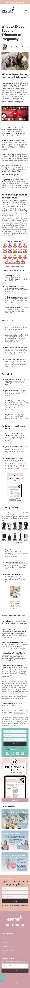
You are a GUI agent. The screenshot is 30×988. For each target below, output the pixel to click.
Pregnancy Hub (19, 712)
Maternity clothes (12, 542)
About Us (4, 937)
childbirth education (22, 462)
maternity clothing (7, 515)
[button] (25, 9)
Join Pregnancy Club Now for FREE (15, 2)
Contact (3, 940)
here (16, 608)
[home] (9, 10)
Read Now (22, 825)
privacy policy (13, 749)
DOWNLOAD (12, 498)
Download (15, 800)
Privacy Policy (5, 942)
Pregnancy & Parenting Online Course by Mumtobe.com (15, 953)
